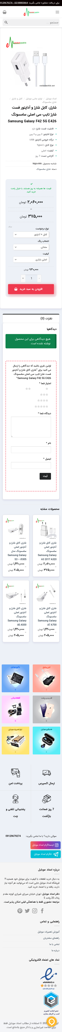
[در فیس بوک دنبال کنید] (42, 911)
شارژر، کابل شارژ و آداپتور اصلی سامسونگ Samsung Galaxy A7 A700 (47, 616)
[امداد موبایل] (31, 12)
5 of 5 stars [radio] (37, 406)
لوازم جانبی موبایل (34, 99)
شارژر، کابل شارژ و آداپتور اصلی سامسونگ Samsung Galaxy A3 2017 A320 (47, 551)
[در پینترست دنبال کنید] (19, 911)
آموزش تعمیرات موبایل (48, 932)
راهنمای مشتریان (51, 938)
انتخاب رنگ (43, 241)
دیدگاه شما (44, 414)
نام (48, 443)
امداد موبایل (51, 99)
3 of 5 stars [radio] (40, 394)
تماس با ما (54, 944)
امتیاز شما (45, 384)
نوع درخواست (42, 228)
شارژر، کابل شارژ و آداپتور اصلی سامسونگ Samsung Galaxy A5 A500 (17, 616)
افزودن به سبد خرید (31, 289)
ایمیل (47, 459)
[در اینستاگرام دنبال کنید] (34, 911)
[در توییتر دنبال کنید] (27, 911)
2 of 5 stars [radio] (23, 388)
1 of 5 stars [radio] (42, 388)
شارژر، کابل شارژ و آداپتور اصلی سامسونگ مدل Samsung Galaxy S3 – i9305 (17, 551)
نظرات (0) (46, 318)
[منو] (57, 12)
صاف (10, 227)
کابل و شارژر (17, 99)
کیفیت (46, 254)
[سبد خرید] (5, 12)
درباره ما (55, 950)
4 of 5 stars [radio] (38, 400)
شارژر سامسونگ (49, 102)
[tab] (31, 318)
